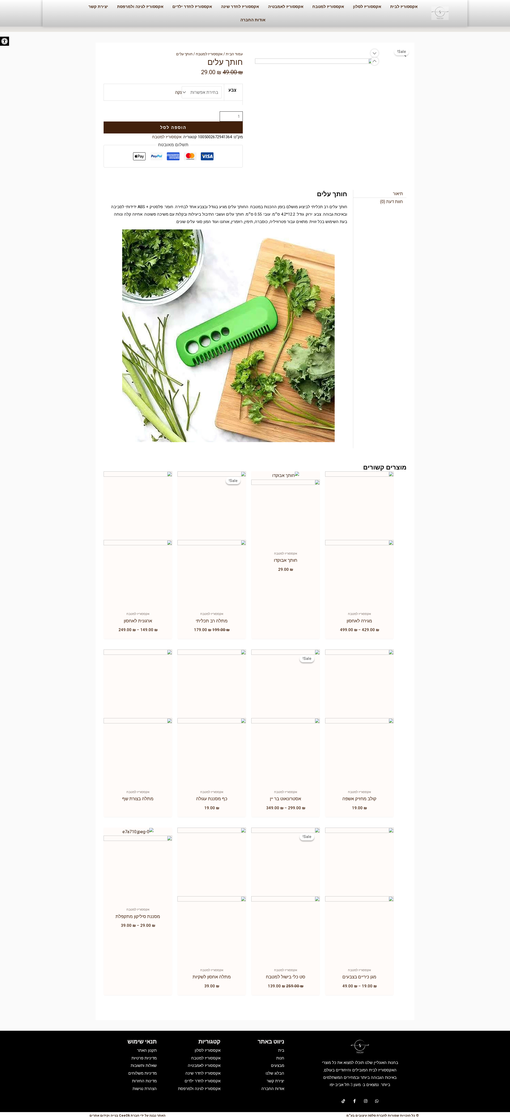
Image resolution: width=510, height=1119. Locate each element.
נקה (178, 92)
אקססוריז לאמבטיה (285, 6)
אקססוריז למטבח (328, 6)
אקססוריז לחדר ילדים (192, 6)
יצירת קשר (98, 6)
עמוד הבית (234, 54)
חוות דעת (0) (391, 201)
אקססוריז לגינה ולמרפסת (140, 6)
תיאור (398, 193)
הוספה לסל (173, 127)
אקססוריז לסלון (367, 6)
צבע (232, 90)
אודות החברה (252, 20)
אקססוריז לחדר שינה (240, 6)
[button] (4, 41)
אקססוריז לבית (404, 6)
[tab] (379, 194)
